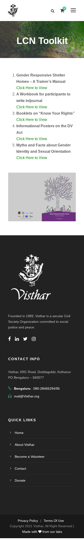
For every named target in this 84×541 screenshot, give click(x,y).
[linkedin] (17, 338)
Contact (20, 468)
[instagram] (34, 338)
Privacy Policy (28, 521)
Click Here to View (31, 88)
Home (19, 433)
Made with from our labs (42, 532)
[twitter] (25, 338)
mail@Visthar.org (26, 396)
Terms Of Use (54, 521)
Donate (20, 480)
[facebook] (9, 338)
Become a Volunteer (30, 456)
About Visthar (25, 445)
